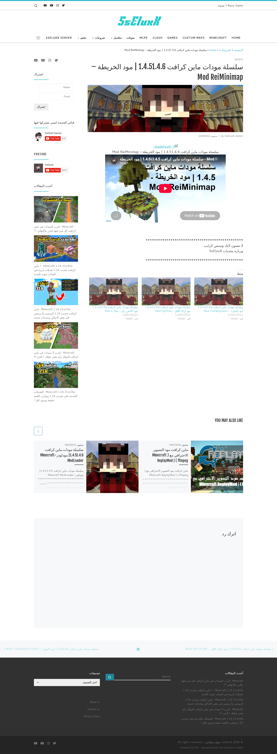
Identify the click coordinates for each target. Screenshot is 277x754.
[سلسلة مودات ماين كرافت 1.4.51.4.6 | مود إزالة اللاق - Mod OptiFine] (166, 291)
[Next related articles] (38, 431)
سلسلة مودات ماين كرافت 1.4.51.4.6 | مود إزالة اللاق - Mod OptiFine (168, 309)
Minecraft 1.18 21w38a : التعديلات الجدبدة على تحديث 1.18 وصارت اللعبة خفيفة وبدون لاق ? (212, 720)
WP (196, 747)
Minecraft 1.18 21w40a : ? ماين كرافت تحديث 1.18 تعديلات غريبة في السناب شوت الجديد (213, 692)
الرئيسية (238, 50)
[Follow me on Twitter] (63, 5)
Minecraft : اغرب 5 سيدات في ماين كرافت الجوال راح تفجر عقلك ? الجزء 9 (212, 711)
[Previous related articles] (47, 431)
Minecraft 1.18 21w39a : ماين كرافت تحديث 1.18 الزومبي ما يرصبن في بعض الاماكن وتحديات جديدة (214, 701)
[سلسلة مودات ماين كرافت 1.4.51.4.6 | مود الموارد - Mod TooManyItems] (218, 291)
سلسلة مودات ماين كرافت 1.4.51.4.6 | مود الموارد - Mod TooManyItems (220, 309)
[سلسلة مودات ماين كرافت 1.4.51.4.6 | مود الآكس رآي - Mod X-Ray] (113, 291)
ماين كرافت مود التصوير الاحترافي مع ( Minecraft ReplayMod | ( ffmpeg (170, 455)
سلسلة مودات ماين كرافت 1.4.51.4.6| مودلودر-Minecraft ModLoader (61, 455)
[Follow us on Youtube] (45, 5)
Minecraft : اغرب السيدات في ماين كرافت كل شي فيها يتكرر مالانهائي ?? (212, 682)
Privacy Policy (92, 716)
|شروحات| (225, 50)
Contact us (93, 709)
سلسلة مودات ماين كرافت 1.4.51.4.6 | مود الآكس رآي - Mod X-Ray (115, 309)
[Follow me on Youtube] (51, 5)
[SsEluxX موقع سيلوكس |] (138, 21)
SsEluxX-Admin (234, 136)
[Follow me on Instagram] (57, 5)
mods (213, 50)
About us (95, 702)
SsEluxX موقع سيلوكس (218, 742)
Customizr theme (233, 747)
